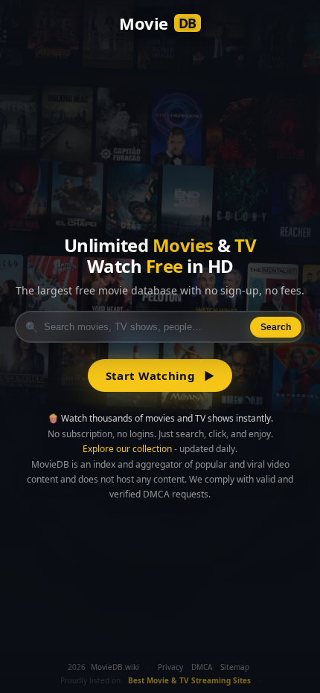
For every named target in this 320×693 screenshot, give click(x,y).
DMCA (201, 667)
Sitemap (234, 667)
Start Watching (160, 375)
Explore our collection (127, 448)
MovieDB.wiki (115, 667)
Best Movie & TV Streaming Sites (189, 680)
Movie (157, 23)
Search (275, 327)
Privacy (170, 667)
